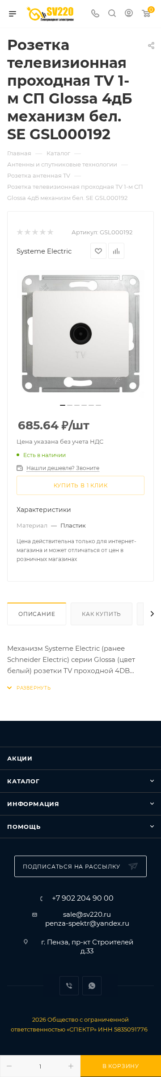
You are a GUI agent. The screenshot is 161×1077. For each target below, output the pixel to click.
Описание (36, 614)
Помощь (24, 826)
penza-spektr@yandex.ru (87, 923)
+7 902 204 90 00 (83, 898)
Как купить (101, 614)
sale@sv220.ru (87, 914)
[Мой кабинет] (129, 14)
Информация (33, 803)
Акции (20, 758)
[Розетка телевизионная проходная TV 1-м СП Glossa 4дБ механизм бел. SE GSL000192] (80, 334)
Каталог (23, 781)
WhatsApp (92, 985)
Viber (69, 985)
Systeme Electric (44, 251)
